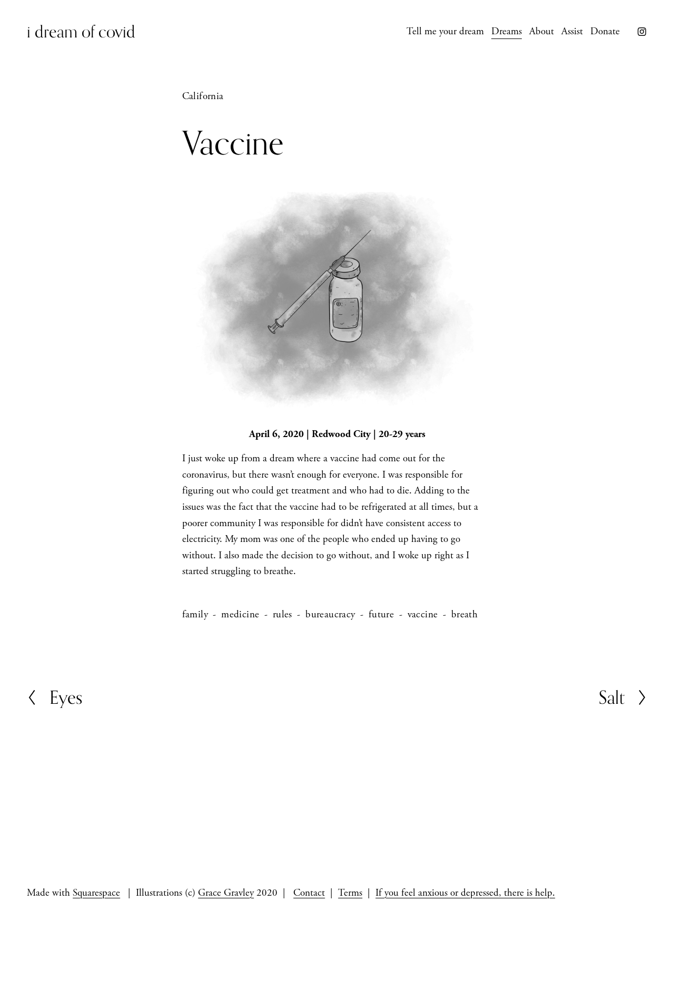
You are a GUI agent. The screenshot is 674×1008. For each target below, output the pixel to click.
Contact (309, 893)
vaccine (423, 614)
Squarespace (96, 893)
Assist (572, 31)
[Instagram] (642, 31)
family (195, 614)
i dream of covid (81, 31)
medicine (240, 614)
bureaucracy (330, 614)
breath (464, 614)
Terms (350, 893)
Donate (605, 31)
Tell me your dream (445, 31)
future (381, 614)
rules (282, 614)
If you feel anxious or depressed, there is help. (465, 893)
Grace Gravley (226, 893)
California (203, 96)
